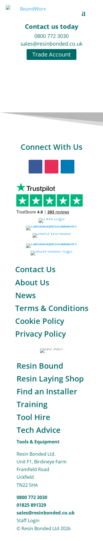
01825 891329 (31, 505)
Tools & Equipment (38, 442)
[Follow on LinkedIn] (67, 166)
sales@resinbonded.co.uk (51, 43)
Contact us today (51, 26)
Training (32, 404)
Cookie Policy (39, 321)
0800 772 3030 (51, 36)
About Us (32, 282)
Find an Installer (47, 391)
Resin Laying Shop (50, 378)
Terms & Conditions (51, 308)
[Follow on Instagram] (51, 166)
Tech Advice (39, 430)
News (25, 295)
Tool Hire (33, 417)
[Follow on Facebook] (35, 166)
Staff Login (28, 520)
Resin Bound (40, 365)
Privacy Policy (40, 333)
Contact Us (35, 269)
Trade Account (51, 54)
